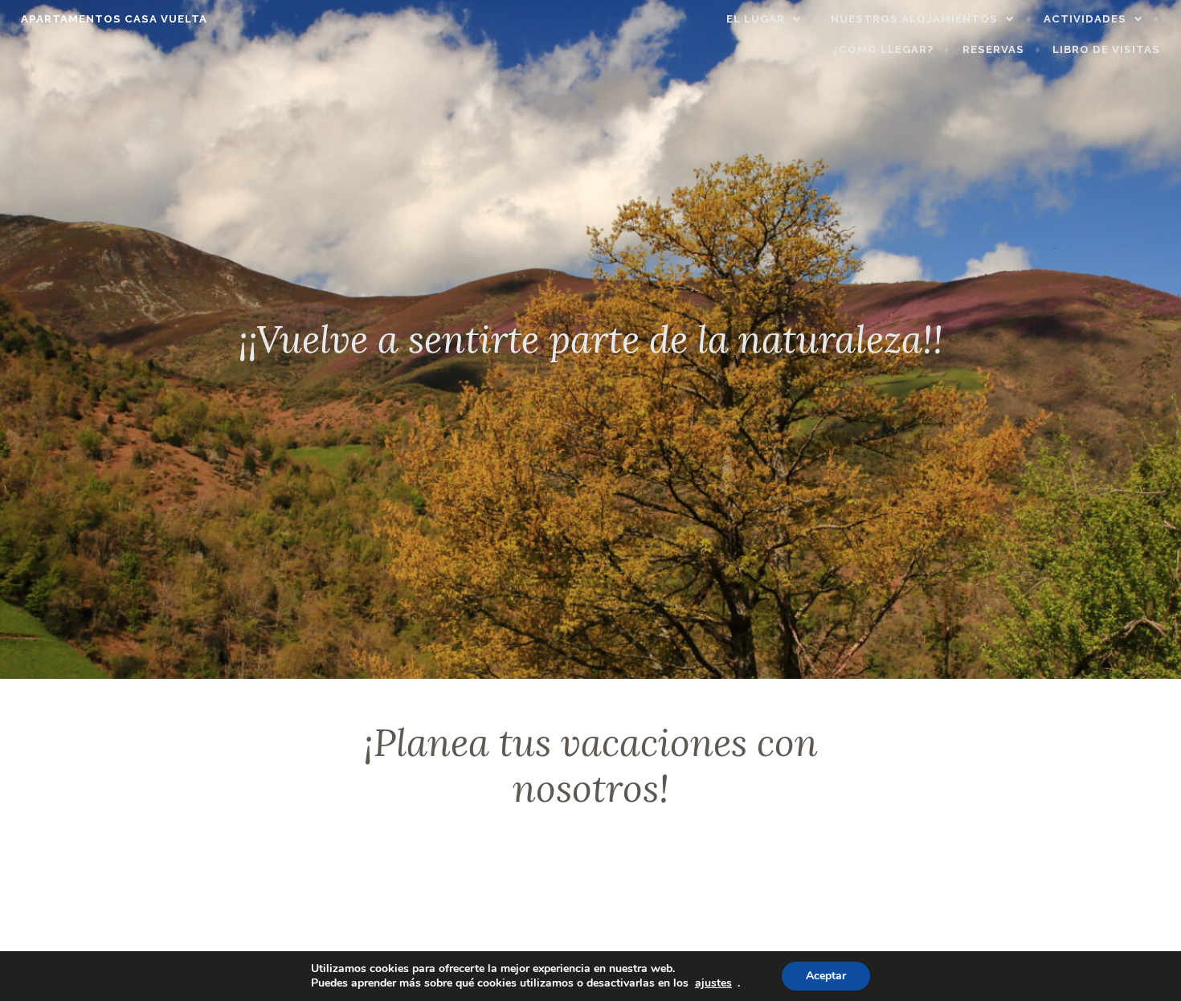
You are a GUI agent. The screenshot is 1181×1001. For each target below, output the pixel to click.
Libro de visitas (1106, 49)
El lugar (755, 19)
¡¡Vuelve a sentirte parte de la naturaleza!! (591, 339)
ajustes (713, 983)
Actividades (1085, 19)
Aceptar (826, 975)
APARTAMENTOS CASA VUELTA (114, 19)
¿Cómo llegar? (883, 49)
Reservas (993, 49)
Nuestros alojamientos (914, 19)
